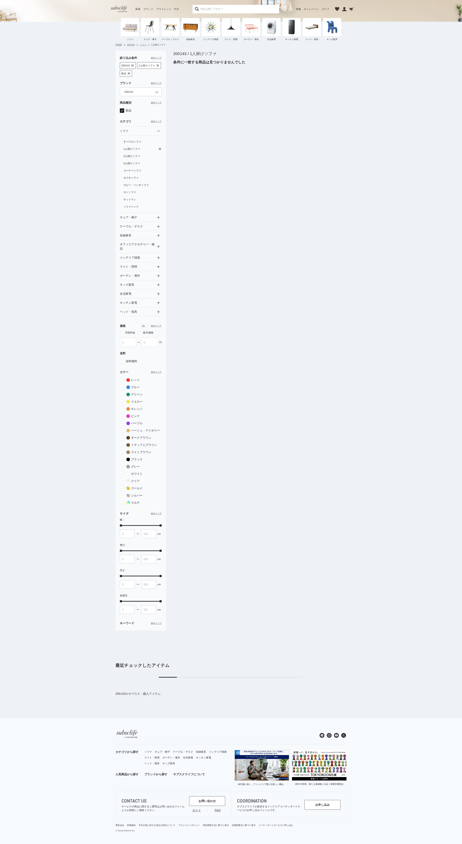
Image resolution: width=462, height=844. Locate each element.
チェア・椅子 (162, 751)
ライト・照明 (152, 757)
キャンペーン (311, 9)
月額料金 (130, 332)
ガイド (326, 9)
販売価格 (148, 332)
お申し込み (322, 804)
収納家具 (201, 751)
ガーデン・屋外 (171, 757)
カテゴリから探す (127, 751)
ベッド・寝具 (152, 763)
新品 (128, 110)
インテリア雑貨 (218, 751)
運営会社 (120, 825)
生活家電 (188, 757)
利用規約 (131, 825)
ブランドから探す (155, 774)
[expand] (158, 217)
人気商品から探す (127, 774)
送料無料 (131, 361)
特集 (298, 9)
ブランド (148, 9)
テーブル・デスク (183, 751)
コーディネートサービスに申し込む (275, 825)
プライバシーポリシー (189, 825)
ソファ (148, 751)
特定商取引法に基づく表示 (216, 825)
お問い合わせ (207, 800)
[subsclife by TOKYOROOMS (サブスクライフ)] (119, 9)
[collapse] (158, 131)
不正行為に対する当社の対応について (157, 825)
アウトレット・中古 (167, 9)
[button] (128, 65)
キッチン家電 (203, 757)
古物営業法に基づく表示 (244, 825)
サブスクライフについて (189, 774)
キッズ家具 (168, 763)
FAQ (218, 810)
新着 (137, 9)
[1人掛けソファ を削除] (160, 149)
